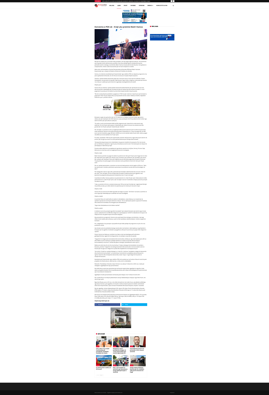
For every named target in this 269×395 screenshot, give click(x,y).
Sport (125, 5)
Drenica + (150, 5)
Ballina (111, 5)
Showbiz (133, 5)
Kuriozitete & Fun (161, 5)
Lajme (119, 5)
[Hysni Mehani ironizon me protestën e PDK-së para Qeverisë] (138, 341)
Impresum (172, 392)
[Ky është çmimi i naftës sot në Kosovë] (104, 360)
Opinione (141, 5)
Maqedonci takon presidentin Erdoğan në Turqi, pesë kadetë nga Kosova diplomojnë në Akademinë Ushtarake (129, 1)
